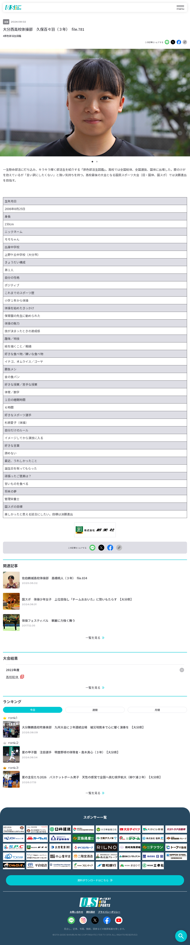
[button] (92, 161)
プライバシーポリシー (109, 911)
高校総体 (12, 677)
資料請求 (90, 911)
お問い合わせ (76, 911)
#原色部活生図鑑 (12, 36)
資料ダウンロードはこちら (93, 880)
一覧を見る (93, 637)
